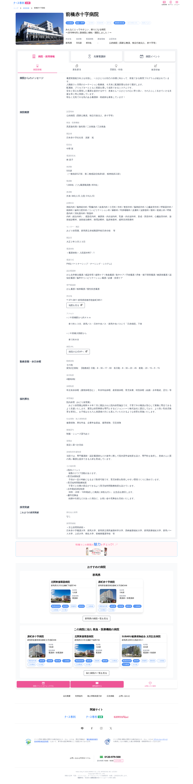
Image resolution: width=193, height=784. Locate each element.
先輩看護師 (100, 56)
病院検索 (26, 8)
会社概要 (67, 696)
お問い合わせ (124, 696)
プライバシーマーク (160, 739)
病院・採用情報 (46, 56)
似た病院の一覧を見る (96, 673)
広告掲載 (110, 696)
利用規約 (79, 696)
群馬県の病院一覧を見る (96, 618)
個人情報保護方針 (94, 696)
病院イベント (153, 56)
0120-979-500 (113, 757)
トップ (16, 8)
